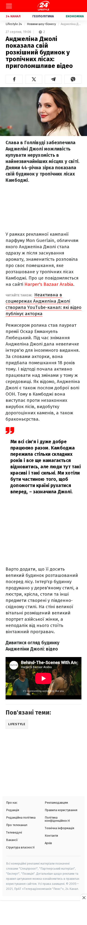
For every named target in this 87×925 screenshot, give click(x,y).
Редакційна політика (21, 817)
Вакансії (12, 840)
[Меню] (9, 6)
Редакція (12, 810)
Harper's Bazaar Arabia (48, 284)
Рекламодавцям (56, 802)
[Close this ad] (83, 897)
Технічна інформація (59, 828)
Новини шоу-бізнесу (42, 24)
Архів (48, 843)
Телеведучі (14, 832)
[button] (14, 79)
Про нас (11, 802)
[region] (43, 913)
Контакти (51, 835)
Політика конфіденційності (57, 819)
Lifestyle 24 (14, 24)
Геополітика (43, 16)
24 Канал (13, 16)
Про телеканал (16, 825)
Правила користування (61, 810)
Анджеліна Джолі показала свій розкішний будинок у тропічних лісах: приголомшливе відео (71, 24)
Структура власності (20, 847)
